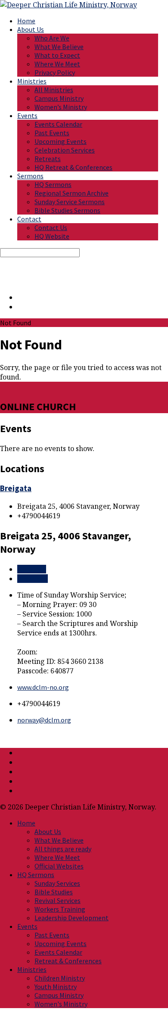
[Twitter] (19, 297)
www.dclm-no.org (43, 687)
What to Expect (57, 55)
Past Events (51, 132)
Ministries (32, 81)
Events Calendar (58, 124)
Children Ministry (59, 978)
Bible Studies (53, 891)
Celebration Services (64, 150)
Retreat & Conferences (68, 960)
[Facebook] (19, 306)
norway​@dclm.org (44, 720)
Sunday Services (57, 883)
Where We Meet (57, 63)
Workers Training (59, 909)
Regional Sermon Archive (71, 193)
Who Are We (51, 38)
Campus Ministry (59, 98)
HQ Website (51, 236)
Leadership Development (71, 917)
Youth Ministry (55, 986)
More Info (31, 569)
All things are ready (62, 848)
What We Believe (59, 46)
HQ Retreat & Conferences (73, 167)
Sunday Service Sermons (69, 201)
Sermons (30, 175)
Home (26, 20)
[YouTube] (19, 771)
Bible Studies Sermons (67, 210)
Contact (29, 219)
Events (27, 115)
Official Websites (59, 866)
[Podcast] (19, 790)
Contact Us (50, 227)
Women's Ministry (60, 1003)
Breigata (15, 488)
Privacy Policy (54, 72)
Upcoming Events (60, 141)
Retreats (47, 158)
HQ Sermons (53, 184)
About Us (30, 29)
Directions (32, 578)
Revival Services (57, 900)
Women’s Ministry (60, 107)
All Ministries (53, 89)
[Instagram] (19, 781)
